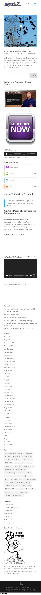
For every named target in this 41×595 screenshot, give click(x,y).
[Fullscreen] (34, 275)
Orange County (19, 482)
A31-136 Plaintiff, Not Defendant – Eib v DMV (18, 328)
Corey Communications (11, 507)
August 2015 (8, 408)
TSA (16, 492)
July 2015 (7, 411)
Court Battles (8, 510)
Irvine (21, 476)
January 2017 (8, 355)
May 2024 (7, 340)
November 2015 (9, 398)
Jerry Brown (28, 476)
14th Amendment (10, 453)
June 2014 (7, 436)
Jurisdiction (13, 479)
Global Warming (10, 473)
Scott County (27, 486)
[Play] (7, 154)
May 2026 (7, 337)
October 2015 (8, 402)
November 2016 (9, 361)
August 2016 (8, 371)
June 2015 (7, 414)
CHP (11, 463)
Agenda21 (29, 453)
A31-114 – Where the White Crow (17, 51)
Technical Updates (10, 520)
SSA (13, 489)
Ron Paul (18, 486)
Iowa (16, 476)
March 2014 (8, 445)
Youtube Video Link (10, 279)
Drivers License (29, 466)
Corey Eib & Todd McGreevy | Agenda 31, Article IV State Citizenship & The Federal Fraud (20, 203)
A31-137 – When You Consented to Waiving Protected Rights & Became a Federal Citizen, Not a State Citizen (20, 323)
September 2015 (9, 405)
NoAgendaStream (30, 479)
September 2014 (9, 426)
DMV (20, 466)
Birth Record (9, 460)
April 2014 (7, 442)
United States (24, 492)
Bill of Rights (16, 456)
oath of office (9, 482)
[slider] (33, 154)
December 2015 (9, 395)
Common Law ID (19, 463)
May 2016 (7, 380)
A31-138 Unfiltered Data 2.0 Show (15, 317)
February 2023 (8, 346)
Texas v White (9, 492)
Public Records (9, 486)
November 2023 (9, 343)
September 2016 (9, 367)
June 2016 (7, 377)
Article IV (7, 456)
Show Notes (32, 53)
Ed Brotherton (9, 469)
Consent (29, 463)
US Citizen (8, 495)
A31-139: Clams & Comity (12, 314)
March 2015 (8, 423)
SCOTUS (7, 489)
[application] (20, 154)
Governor (20, 473)
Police (28, 482)
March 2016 (8, 386)
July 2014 (7, 432)
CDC (6, 463)
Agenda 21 (21, 453)
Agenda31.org (11, 53)
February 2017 (8, 352)
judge (6, 479)
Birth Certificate (27, 456)
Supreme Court (30, 489)
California (18, 460)
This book (7, 566)
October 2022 (8, 349)
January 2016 (8, 392)
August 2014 (8, 429)
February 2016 (8, 389)
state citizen (20, 489)
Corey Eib (8, 466)
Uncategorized (9, 523)
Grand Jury (28, 473)
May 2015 (7, 417)
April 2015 (7, 420)
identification (9, 476)
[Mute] (28, 154)
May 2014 (7, 439)
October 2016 (8, 364)
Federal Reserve (20, 469)
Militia (21, 479)
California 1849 (27, 460)
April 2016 (7, 383)
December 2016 (9, 358)
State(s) (6, 517)
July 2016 (7, 374)
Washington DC (18, 495)
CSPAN (15, 466)
